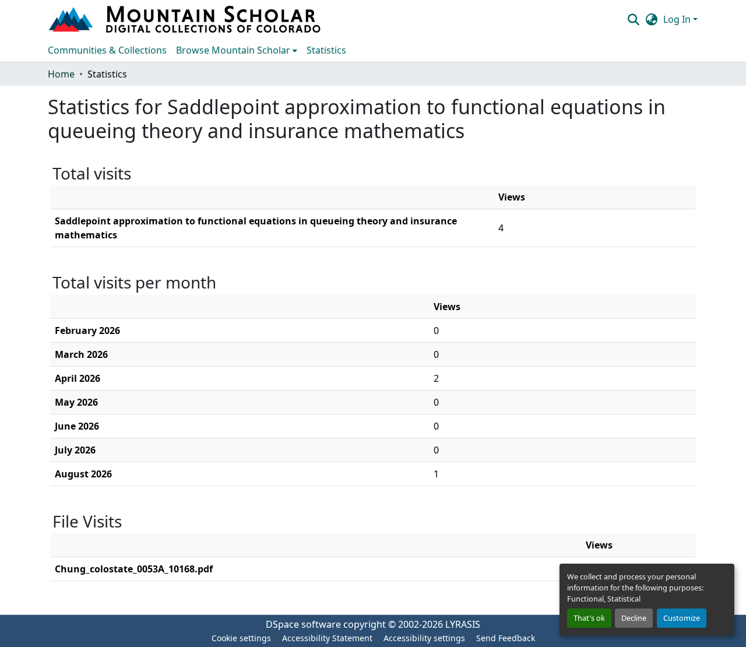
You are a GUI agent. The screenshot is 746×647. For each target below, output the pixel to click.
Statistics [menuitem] (326, 50)
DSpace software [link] (303, 624)
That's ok (589, 618)
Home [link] (61, 74)
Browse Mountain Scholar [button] (233, 50)
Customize (681, 618)
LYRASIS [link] (462, 624)
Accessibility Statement (327, 638)
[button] (186, 19)
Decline (633, 618)
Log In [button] (678, 19)
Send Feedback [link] (505, 638)
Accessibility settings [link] (424, 638)
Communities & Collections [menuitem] (107, 50)
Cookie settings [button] (241, 638)
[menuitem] (236, 50)
